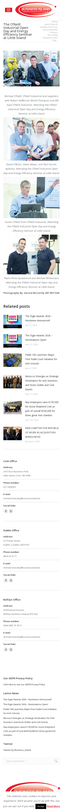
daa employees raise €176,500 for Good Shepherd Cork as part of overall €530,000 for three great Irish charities (41, 409)
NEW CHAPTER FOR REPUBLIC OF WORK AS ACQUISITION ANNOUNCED (42, 432)
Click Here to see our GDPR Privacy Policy (24, 684)
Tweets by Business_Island (17, 749)
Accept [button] (40, 806)
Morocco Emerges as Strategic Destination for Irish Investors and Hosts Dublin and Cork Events (42, 383)
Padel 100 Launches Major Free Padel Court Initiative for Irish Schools (41, 359)
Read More (53, 806)
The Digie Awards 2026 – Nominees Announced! (38, 318)
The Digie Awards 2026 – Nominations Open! (38, 337)
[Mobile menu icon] (8, 10)
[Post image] (12, 321)
